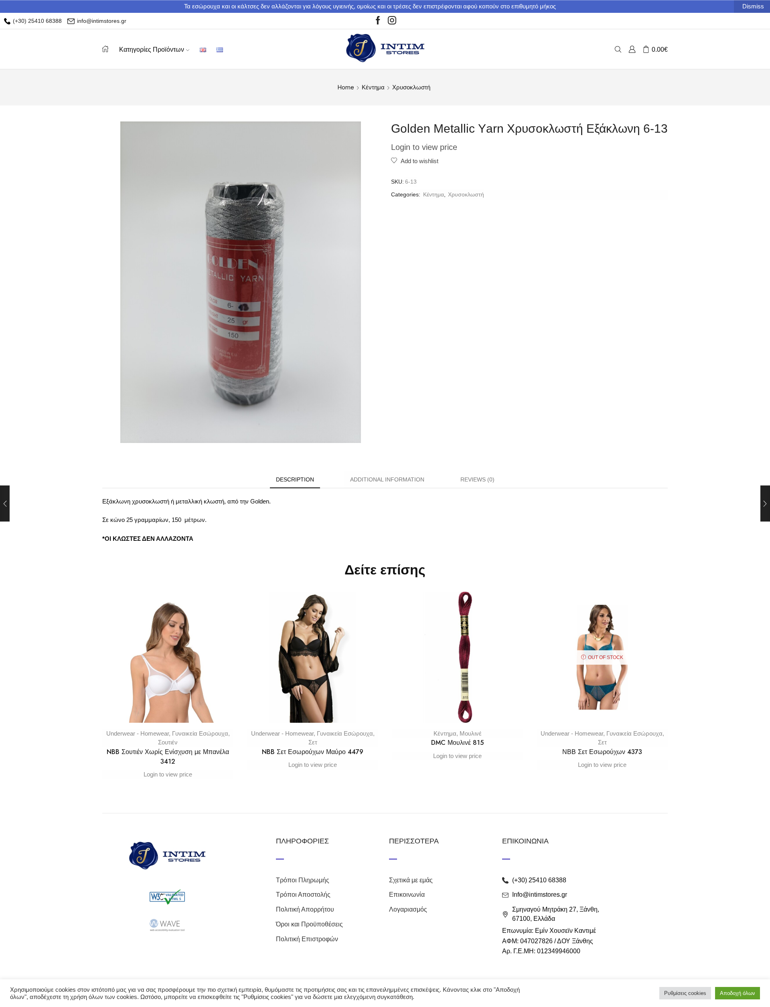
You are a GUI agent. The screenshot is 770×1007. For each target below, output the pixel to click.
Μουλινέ (471, 733)
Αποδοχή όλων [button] (737, 993)
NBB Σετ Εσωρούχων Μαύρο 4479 (312, 751)
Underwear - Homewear (137, 733)
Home (346, 87)
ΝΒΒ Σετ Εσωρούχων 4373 (602, 751)
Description (295, 479)
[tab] (295, 479)
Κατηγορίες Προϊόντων (151, 49)
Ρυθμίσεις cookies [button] (685, 993)
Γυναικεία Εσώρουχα (200, 733)
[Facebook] (378, 21)
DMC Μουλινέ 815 (457, 742)
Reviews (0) (477, 479)
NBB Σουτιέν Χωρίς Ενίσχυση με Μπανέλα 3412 (168, 756)
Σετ (312, 742)
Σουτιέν (168, 742)
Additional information (387, 479)
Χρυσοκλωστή (411, 87)
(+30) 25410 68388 (36, 21)
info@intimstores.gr (100, 21)
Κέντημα (373, 87)
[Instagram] (392, 21)
